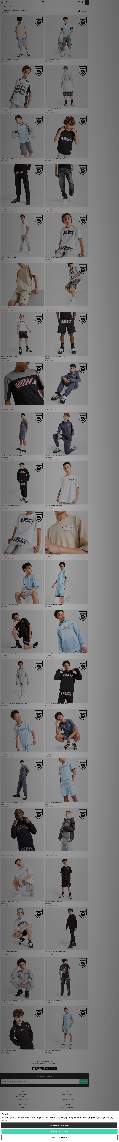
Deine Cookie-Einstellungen (59, 1125)
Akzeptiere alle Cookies (59, 1131)
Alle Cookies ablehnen (59, 1137)
